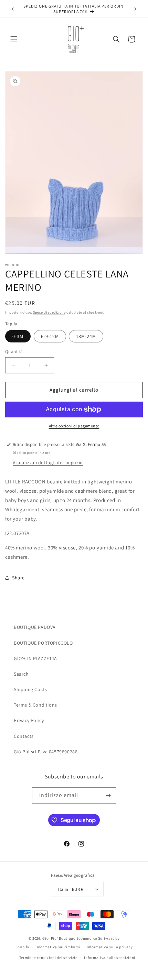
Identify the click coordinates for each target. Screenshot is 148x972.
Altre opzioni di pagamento (74, 425)
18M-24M (86, 336)
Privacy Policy (29, 720)
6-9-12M (50, 336)
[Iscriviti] (108, 795)
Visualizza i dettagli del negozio (48, 462)
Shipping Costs (30, 689)
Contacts (24, 736)
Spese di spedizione (49, 312)
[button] (13, 39)
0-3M (17, 336)
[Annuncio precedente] (12, 9)
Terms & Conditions (35, 705)
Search (21, 674)
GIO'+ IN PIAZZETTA (35, 658)
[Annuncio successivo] (135, 9)
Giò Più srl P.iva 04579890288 (45, 752)
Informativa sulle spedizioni (109, 957)
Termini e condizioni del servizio (48, 957)
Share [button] (18, 578)
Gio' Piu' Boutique (58, 938)
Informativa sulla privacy (110, 946)
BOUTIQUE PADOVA (35, 627)
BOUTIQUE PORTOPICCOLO (43, 643)
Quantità (14, 351)
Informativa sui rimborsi (57, 946)
